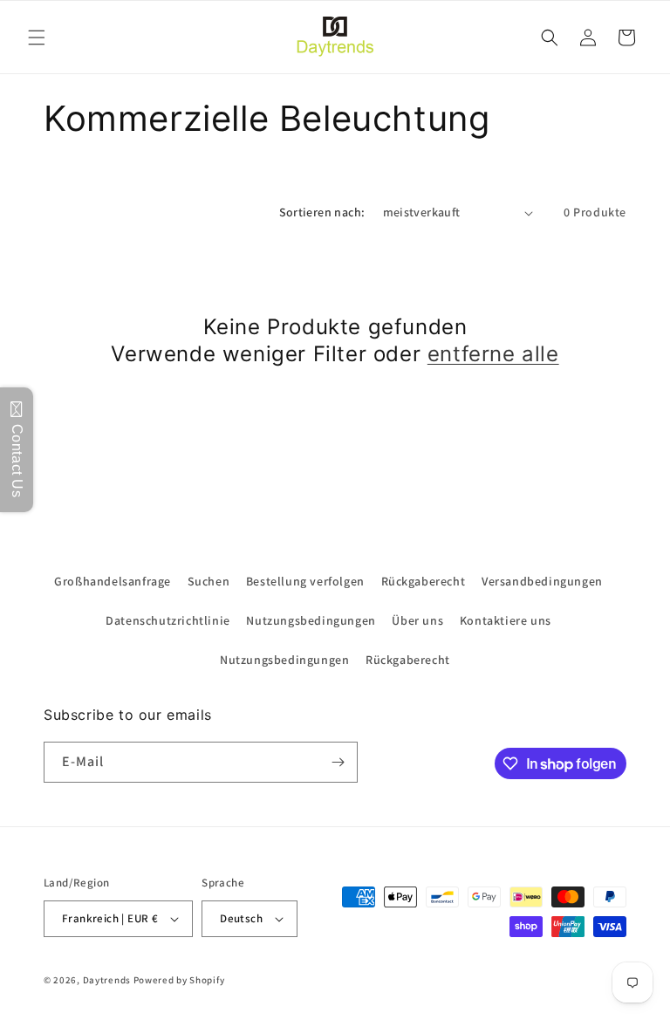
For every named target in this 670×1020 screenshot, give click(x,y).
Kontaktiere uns (505, 620)
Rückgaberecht (423, 581)
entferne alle (493, 353)
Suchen (209, 581)
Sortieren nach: (322, 212)
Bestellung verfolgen (305, 581)
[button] (36, 37)
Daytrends (107, 980)
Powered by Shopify (179, 980)
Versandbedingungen (542, 581)
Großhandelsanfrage (112, 581)
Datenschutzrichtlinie (168, 620)
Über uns (417, 620)
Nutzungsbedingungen (310, 620)
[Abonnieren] (337, 762)
